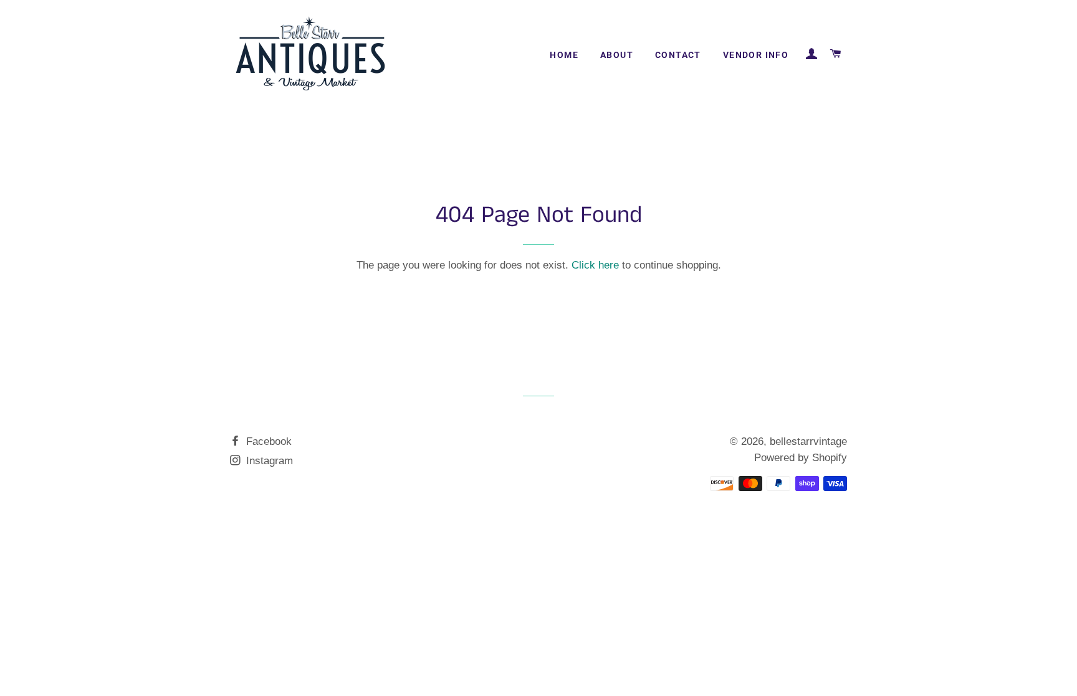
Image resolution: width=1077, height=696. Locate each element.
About (616, 55)
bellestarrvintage (808, 441)
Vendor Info (755, 55)
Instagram (268, 461)
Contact (678, 55)
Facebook (267, 441)
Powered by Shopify (800, 458)
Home (564, 55)
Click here (595, 265)
